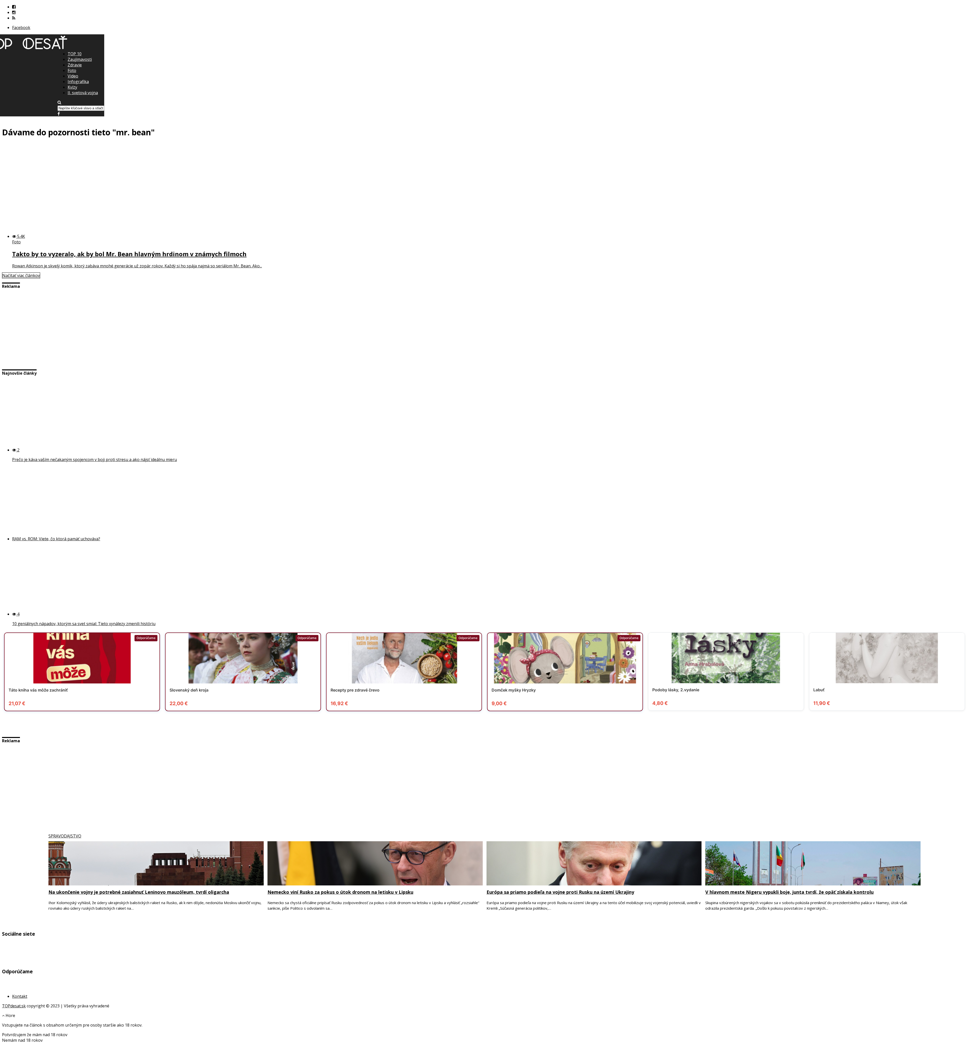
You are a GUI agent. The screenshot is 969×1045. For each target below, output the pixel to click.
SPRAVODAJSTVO (64, 836)
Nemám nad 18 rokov (22, 1040)
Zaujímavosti (80, 59)
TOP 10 (75, 54)
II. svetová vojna (83, 92)
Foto (72, 70)
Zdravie (75, 65)
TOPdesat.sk (14, 1006)
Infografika (78, 81)
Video (73, 76)
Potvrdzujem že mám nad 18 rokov (34, 1034)
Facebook (21, 27)
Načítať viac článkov (21, 275)
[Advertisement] (484, 86)
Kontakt (19, 996)
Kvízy (72, 87)
